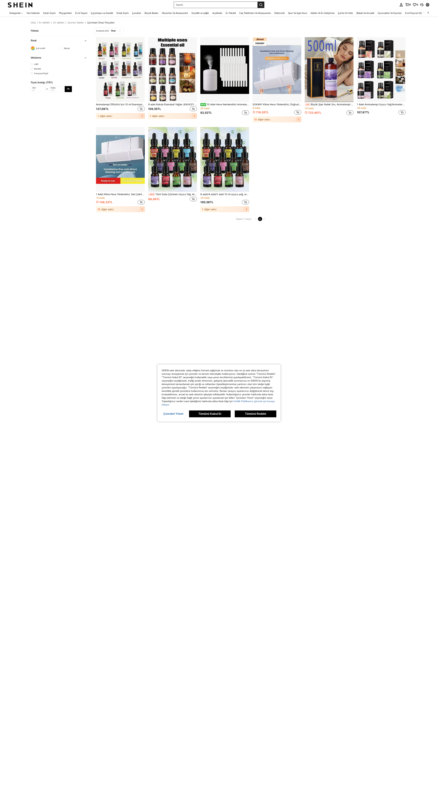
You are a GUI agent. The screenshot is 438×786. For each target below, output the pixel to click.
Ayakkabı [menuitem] (217, 13)
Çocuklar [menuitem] (136, 13)
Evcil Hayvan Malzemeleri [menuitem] (418, 13)
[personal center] (401, 5)
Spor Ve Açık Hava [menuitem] (297, 13)
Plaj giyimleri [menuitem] (65, 13)
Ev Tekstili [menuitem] (231, 13)
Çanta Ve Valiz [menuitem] (345, 13)
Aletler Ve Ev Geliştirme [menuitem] (322, 13)
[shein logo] (20, 4)
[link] (408, 5)
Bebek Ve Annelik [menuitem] (365, 13)
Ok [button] (68, 89)
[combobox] (109, 31)
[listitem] (120, 80)
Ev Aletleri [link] (44, 22)
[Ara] (260, 5)
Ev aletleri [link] (58, 22)
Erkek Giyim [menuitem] (123, 13)
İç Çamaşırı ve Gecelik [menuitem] (102, 13)
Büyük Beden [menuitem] (151, 13)
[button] (422, 5)
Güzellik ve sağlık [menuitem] (200, 13)
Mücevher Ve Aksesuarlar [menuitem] (175, 13)
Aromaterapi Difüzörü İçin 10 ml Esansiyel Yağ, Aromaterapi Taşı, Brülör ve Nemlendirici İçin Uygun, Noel (120, 104)
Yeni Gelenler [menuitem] (33, 13)
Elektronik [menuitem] (279, 13)
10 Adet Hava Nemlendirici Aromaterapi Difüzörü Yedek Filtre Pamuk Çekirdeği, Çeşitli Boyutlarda (225, 104)
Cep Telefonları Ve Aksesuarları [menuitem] (255, 13)
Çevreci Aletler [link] (76, 22)
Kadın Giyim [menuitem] (49, 13)
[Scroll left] (424, 13)
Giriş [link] (33, 22)
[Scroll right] (428, 13)
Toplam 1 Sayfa (243, 219)
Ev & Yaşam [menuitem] (81, 13)
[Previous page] (256, 219)
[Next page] (264, 219)
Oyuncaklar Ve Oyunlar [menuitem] (390, 13)
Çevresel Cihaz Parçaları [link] (100, 22)
